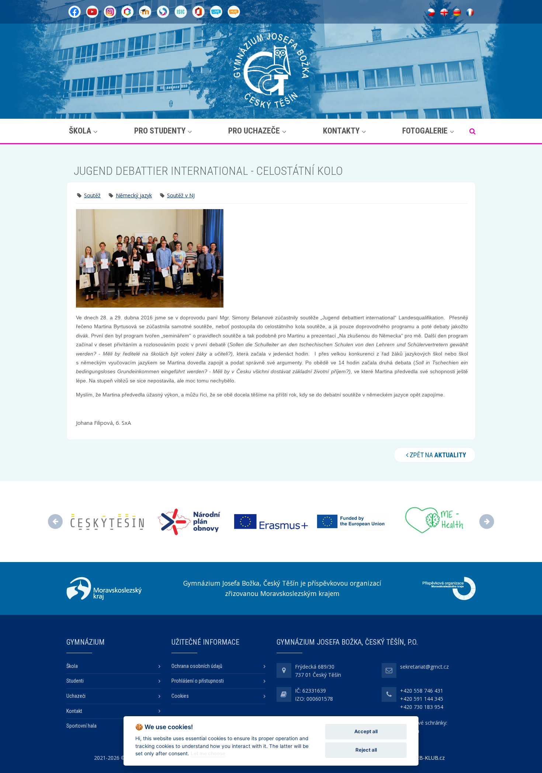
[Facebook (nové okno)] (74, 11)
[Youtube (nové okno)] (92, 11)
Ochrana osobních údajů (196, 666)
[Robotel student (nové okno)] (233, 11)
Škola (80, 130)
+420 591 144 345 (421, 698)
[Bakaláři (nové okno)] (127, 11)
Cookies (180, 696)
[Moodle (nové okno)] (145, 11)
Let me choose (208, 753)
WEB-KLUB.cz (428, 757)
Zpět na (437, 455)
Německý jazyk (134, 195)
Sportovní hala (81, 726)
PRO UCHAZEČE (254, 130)
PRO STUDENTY (159, 130)
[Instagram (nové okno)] (110, 11)
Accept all (366, 731)
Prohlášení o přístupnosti (197, 681)
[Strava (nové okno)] (163, 11)
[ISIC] (180, 11)
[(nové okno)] (104, 588)
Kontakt (74, 711)
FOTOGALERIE (425, 130)
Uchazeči (76, 696)
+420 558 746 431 (421, 690)
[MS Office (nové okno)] (198, 11)
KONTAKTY (341, 130)
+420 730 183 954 (421, 706)
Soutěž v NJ (181, 195)
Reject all (366, 750)
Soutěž (92, 195)
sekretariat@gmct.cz (424, 666)
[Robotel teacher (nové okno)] (216, 11)
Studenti (75, 681)
